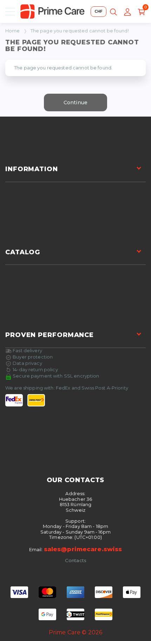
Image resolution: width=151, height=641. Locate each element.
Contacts (75, 560)
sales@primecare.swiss (83, 549)
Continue (75, 102)
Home (12, 30)
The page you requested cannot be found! (80, 30)
